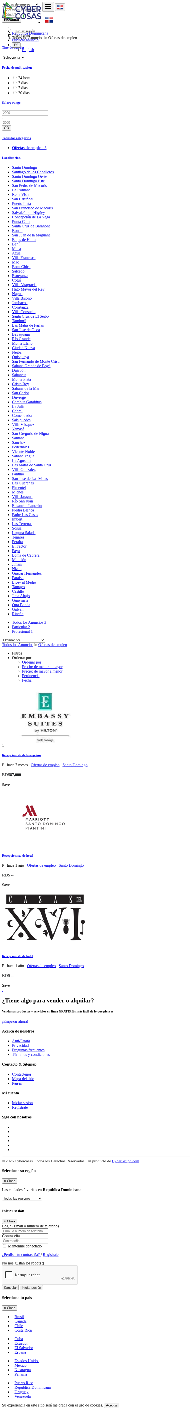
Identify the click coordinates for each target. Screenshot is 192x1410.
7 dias (23, 88)
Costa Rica (23, 1330)
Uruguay (21, 1392)
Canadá (20, 1321)
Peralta (17, 542)
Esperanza (20, 276)
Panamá (20, 1374)
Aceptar (111, 1405)
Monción (19, 560)
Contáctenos (22, 1074)
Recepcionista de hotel (17, 855)
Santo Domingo (24, 167)
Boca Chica (21, 267)
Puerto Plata (21, 203)
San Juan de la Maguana (31, 235)
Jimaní (17, 564)
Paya (16, 551)
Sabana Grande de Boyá (31, 366)
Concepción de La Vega (31, 217)
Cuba (18, 1339)
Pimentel (19, 487)
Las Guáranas (23, 483)
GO (6, 128)
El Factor (19, 546)
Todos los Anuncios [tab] (29, 622)
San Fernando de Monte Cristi (36, 361)
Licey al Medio (24, 582)
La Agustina (21, 460)
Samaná (18, 438)
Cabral (17, 411)
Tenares (18, 537)
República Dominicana (32, 1387)
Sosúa (17, 528)
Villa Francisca (24, 257)
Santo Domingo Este (28, 181)
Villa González (24, 469)
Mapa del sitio (23, 1079)
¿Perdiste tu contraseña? (21, 1254)
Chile (18, 1326)
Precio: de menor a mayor (42, 667)
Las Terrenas (22, 524)
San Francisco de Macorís (32, 208)
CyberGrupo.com (125, 1161)
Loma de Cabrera (26, 555)
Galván (18, 609)
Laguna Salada (24, 533)
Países (17, 1083)
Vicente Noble (23, 451)
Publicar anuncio (25, 40)
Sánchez (18, 442)
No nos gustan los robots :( (23, 1263)
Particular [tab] (21, 627)
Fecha (27, 680)
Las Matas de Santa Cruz (32, 465)
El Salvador (23, 1348)
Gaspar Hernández (27, 573)
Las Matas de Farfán (28, 325)
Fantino (18, 474)
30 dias (24, 93)
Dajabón (19, 370)
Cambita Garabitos (27, 402)
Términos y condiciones (31, 1054)
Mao (15, 262)
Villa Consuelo (24, 312)
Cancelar (10, 1288)
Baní (16, 244)
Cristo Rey (20, 384)
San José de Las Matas (30, 478)
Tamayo (18, 587)
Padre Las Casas (25, 514)
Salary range (11, 102)
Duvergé (19, 397)
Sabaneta (19, 375)
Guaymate (20, 600)
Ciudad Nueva (23, 348)
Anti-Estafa (21, 1041)
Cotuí (16, 280)
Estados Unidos (26, 1361)
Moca (16, 248)
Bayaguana (21, 334)
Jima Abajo (21, 596)
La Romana (21, 190)
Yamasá (18, 429)
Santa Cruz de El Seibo (30, 316)
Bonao (17, 230)
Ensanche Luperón (27, 505)
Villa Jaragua (22, 496)
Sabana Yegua (23, 456)
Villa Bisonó (22, 298)
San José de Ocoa (26, 330)
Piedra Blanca (23, 510)
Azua (16, 253)
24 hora (24, 78)
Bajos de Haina (24, 239)
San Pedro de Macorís (29, 185)
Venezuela (22, 1396)
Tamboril (19, 321)
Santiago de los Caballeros (33, 172)
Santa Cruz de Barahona (31, 226)
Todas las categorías (16, 138)
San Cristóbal (22, 199)
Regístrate (22, 36)
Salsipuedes (21, 420)
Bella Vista (20, 194)
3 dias (23, 83)
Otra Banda (21, 605)
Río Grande (21, 339)
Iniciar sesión (22, 1103)
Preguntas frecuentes (28, 1050)
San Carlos (20, 393)
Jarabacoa (20, 303)
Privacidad (20, 1045)
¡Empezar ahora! (15, 1021)
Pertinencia (31, 676)
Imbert (17, 519)
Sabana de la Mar (26, 388)
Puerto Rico (23, 1383)
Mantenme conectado (24, 1246)
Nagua (17, 294)
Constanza (20, 307)
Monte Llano (22, 343)
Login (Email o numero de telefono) (30, 1226)
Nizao (17, 569)
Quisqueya (20, 357)
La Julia (18, 406)
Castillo (18, 591)
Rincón (18, 614)
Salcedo (18, 271)
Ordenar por (31, 662)
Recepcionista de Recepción (21, 755)
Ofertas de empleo (52, 645)
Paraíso (18, 578)
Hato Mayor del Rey (28, 289)
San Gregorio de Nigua (30, 433)
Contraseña (11, 1236)
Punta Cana (21, 221)
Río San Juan (22, 501)
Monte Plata (21, 379)
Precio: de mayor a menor (42, 671)
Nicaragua (22, 1370)
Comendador (22, 415)
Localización (11, 158)
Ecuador (21, 1343)
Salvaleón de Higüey (28, 212)
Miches (18, 492)
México (20, 1365)
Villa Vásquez (23, 424)
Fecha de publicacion (17, 67)
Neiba (17, 352)
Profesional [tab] (22, 631)
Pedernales (20, 447)
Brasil (19, 1317)
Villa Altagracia (24, 285)
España (20, 1352)
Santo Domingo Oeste (29, 176)
